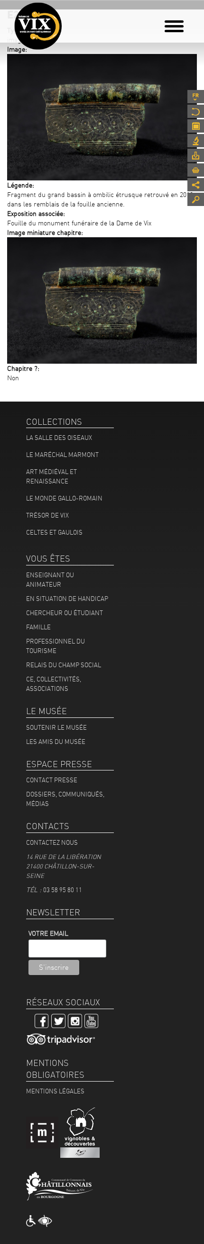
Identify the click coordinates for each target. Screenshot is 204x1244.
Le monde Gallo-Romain (64, 498)
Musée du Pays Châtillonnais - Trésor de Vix (69, 21)
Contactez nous (52, 842)
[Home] (38, 26)
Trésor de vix (47, 515)
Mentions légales (55, 1091)
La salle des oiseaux (59, 437)
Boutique (195, 170)
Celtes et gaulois (54, 532)
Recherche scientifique (195, 140)
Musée (195, 111)
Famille (38, 627)
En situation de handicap (67, 598)
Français (195, 96)
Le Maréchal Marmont (62, 454)
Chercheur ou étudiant (64, 613)
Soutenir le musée (56, 727)
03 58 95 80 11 (62, 890)
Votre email (48, 933)
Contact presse (51, 780)
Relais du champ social (63, 665)
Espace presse (195, 155)
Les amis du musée (55, 741)
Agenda (195, 126)
